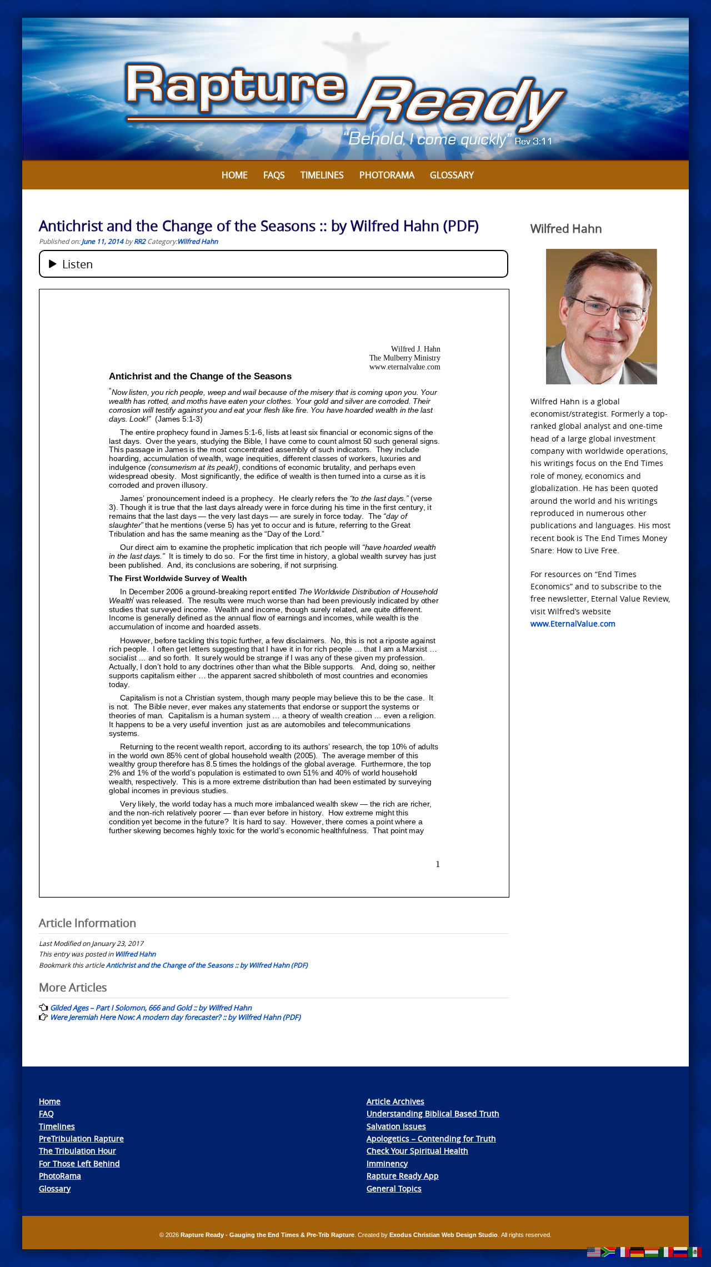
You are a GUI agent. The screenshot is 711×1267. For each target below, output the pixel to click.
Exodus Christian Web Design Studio (443, 1234)
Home (235, 175)
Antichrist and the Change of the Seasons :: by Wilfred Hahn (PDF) (207, 964)
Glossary (452, 175)
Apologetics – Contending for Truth (431, 1138)
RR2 (140, 241)
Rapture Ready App (403, 1175)
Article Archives (395, 1101)
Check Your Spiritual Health (417, 1150)
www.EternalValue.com (572, 623)
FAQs (274, 175)
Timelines (322, 175)
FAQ (46, 1113)
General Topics (394, 1188)
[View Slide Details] (355, 89)
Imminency (387, 1163)
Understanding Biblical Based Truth (433, 1113)
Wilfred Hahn (197, 241)
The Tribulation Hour (77, 1150)
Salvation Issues (396, 1126)
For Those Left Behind (79, 1163)
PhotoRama (60, 1175)
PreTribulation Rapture (81, 1138)
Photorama (386, 175)
